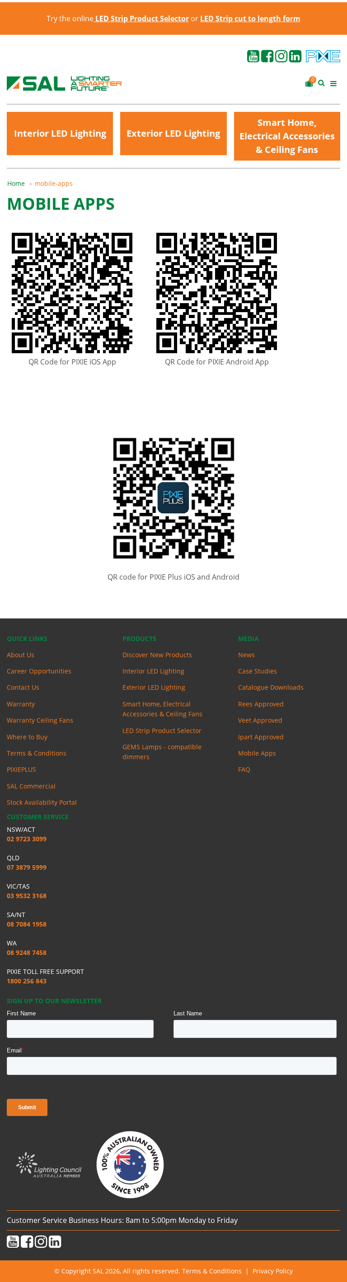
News (246, 654)
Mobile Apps (257, 753)
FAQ (244, 769)
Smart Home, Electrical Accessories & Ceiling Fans (287, 136)
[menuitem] (21, 183)
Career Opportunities (39, 671)
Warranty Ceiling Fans (40, 720)
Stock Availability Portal (42, 802)
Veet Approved (260, 720)
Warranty (21, 704)
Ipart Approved (261, 737)
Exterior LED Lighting (173, 133)
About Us (20, 654)
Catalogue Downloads (271, 687)
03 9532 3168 (27, 895)
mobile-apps (54, 183)
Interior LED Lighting (60, 133)
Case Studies (257, 671)
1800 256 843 (27, 981)
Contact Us (23, 687)
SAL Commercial (31, 786)
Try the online (118, 18)
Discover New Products (157, 654)
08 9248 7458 (27, 952)
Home (16, 183)
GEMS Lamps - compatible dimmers (162, 751)
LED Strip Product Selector (162, 730)
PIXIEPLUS (21, 769)
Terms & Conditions (36, 753)
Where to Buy (27, 737)
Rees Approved (261, 704)
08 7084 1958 (27, 924)
